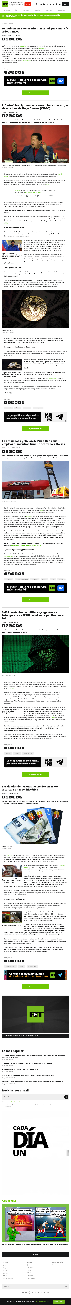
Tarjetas (21, 966)
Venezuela (27, 408)
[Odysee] (29, 1292)
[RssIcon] (44, 1292)
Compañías (9, 579)
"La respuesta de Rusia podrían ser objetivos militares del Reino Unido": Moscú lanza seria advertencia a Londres (33, 1056)
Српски (52, 1298)
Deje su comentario (35, 93)
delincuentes (27, 61)
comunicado (8, 556)
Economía (8, 408)
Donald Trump (52, 378)
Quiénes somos (31, 1265)
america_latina (38, 408)
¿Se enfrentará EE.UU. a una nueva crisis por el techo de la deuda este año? (11, 880)
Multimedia (48, 10)
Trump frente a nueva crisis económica (11, 926)
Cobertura (30, 1273)
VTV (47, 184)
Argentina (23, 46)
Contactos (30, 1267)
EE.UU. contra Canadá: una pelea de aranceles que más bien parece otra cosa (35, 1244)
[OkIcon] (56, 4)
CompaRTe (11, 1298)
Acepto (13, 1102)
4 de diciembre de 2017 (45, 196)
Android (53, 1265)
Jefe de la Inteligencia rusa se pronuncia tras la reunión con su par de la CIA (28, 1063)
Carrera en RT (31, 1275)
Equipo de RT (62, 10)
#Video (17, 190)
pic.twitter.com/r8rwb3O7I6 (30, 545)
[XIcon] (47, 4)
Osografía (9, 1200)
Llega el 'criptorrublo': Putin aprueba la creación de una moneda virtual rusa (11, 374)
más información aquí (42, 1302)
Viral (15, 10)
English (39, 1298)
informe (9, 855)
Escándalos (35, 579)
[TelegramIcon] (50, 4)
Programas (25, 10)
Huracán (44, 579)
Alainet (6, 223)
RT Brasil (19, 1298)
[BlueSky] (53, 4)
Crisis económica (10, 966)
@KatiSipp (15, 545)
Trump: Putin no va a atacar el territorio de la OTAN (20, 1069)
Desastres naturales (22, 579)
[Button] (37, 4)
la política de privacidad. (15, 1102)
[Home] (5, 4)
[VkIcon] (41, 4)
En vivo (28, 4)
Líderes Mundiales (8, 1278)
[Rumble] (44, 4)
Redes (53, 579)
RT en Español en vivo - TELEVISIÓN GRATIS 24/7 (21, 1036)
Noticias (7, 10)
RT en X (35, 1254)
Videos (5, 1270)
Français (46, 1298)
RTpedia (5, 1276)
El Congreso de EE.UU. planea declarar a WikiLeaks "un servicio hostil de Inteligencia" (12, 710)
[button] (35, 1014)
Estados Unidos (27, 753)
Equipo (29, 1270)
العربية (25, 1298)
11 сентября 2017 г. (30, 550)
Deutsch (32, 1298)
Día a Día (42, 48)
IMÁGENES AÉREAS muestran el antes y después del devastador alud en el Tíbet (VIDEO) (32, 1082)
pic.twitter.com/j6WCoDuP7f (34, 192)
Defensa (8, 753)
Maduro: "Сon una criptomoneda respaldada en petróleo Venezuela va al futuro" (12, 255)
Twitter (28, 516)
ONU (53, 718)
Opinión (37, 10)
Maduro (17, 408)
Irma (41, 510)
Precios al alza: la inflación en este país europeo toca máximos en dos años (28, 1075)
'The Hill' (11, 688)
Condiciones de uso (32, 1278)
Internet (17, 753)
